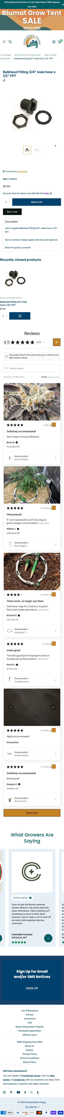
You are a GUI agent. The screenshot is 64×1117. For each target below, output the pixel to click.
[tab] (11, 221)
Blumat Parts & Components (27, 55)
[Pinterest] (11, 1092)
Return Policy (29, 1062)
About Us (29, 1046)
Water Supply (50, 55)
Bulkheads (5, 58)
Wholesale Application (29, 1030)
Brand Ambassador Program (30, 1026)
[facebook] (25, 1092)
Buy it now (12, 211)
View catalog (4, 42)
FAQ (30, 1022)
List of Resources (29, 1010)
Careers (29, 1050)
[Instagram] (4, 1092)
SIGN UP (32, 988)
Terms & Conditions (29, 1058)
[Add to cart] (19, 316)
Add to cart (36, 202)
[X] (31, 1092)
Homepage (6, 55)
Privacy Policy (30, 1054)
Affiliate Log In (29, 1034)
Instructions (30, 1018)
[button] (55, 146)
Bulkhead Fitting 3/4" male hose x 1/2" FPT (13, 303)
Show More (44, 523)
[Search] (10, 41)
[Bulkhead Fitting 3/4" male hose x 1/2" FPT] (15, 278)
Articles (29, 1014)
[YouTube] (18, 1092)
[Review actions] (54, 425)
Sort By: (44, 377)
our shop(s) (22, 171)
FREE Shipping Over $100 (29, 1042)
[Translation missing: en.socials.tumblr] (38, 1092)
